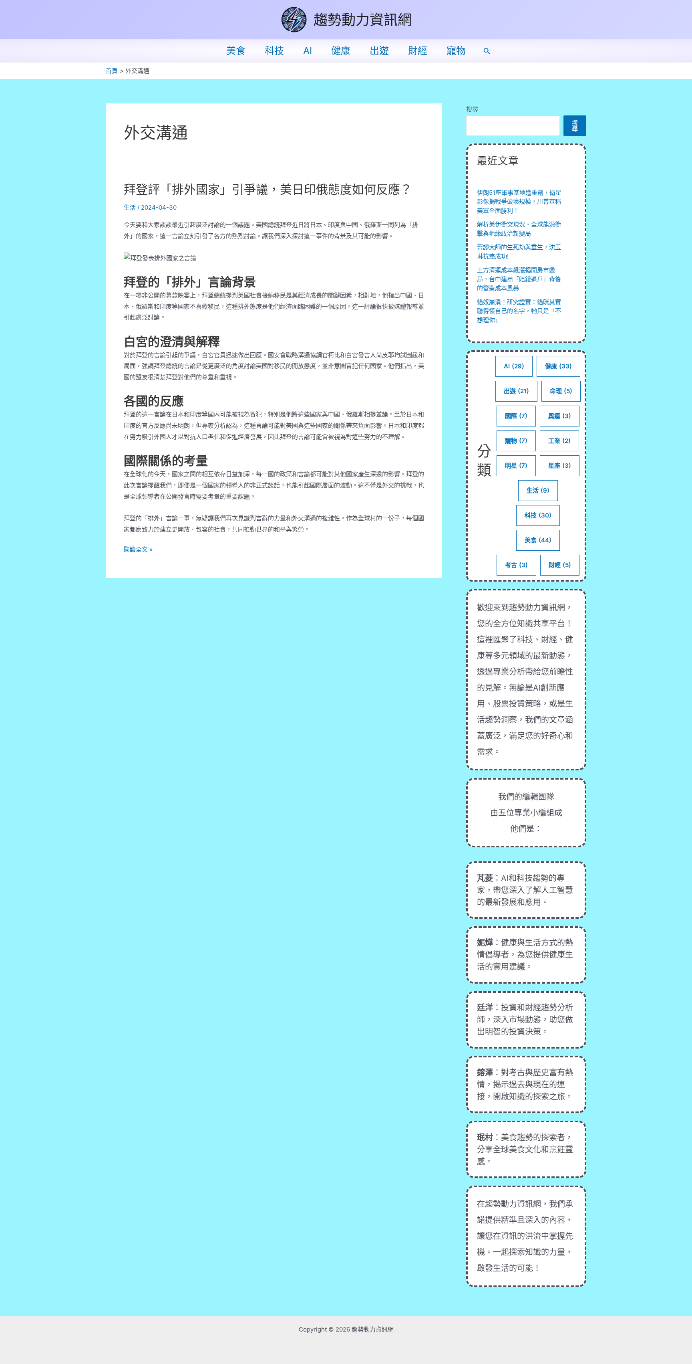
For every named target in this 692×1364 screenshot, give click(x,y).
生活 (130, 207)
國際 (516, 416)
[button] (487, 51)
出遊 (379, 51)
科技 (274, 51)
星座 (559, 465)
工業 (559, 441)
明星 (516, 465)
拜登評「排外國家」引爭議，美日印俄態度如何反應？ (268, 189)
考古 (516, 565)
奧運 (559, 416)
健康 (340, 51)
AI (307, 51)
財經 (417, 51)
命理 (561, 391)
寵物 (456, 51)
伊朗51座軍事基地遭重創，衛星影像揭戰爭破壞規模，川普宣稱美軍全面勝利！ (519, 201)
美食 (235, 51)
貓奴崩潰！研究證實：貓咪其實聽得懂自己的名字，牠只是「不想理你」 (519, 311)
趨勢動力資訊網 (363, 19)
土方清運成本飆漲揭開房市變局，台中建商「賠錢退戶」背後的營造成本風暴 (519, 279)
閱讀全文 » (138, 550)
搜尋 (472, 109)
